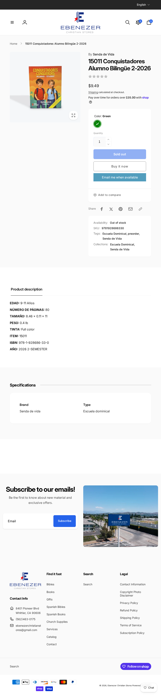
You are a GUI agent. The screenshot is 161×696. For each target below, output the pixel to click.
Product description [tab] (26, 289)
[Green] (97, 123)
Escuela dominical (96, 411)
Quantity (98, 133)
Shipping (93, 92)
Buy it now (119, 166)
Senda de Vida (101, 54)
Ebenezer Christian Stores (120, 685)
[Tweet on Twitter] (111, 209)
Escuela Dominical (114, 233)
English (141, 4)
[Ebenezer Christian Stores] (25, 588)
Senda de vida (30, 411)
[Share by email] (130, 208)
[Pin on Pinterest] (121, 209)
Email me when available (120, 177)
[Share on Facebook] (102, 209)
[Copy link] (140, 209)
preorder (133, 233)
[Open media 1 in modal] (45, 87)
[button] (12, 22)
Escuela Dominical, (122, 244)
